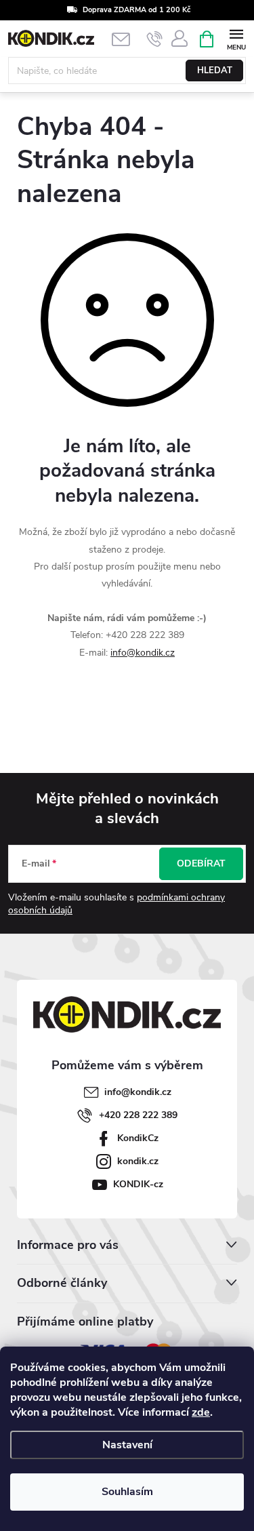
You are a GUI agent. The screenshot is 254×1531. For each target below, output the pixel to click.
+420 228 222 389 (138, 1115)
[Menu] (236, 38)
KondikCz (137, 1138)
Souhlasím (127, 1491)
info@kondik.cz (142, 652)
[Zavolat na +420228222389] (154, 39)
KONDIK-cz (138, 1184)
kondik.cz (137, 1161)
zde (201, 1412)
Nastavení (127, 1444)
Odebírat (201, 863)
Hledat (214, 70)
